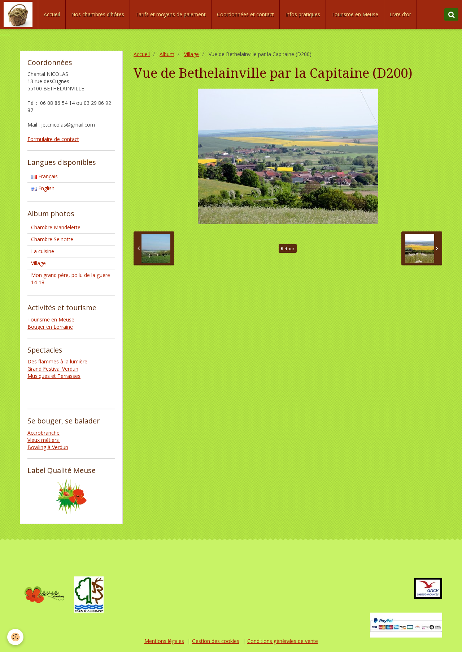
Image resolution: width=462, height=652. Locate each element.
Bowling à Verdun (47, 447)
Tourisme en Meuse (354, 14)
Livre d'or (400, 14)
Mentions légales (164, 641)
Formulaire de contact (53, 139)
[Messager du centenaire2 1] (5, 32)
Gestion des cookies (215, 641)
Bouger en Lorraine (50, 326)
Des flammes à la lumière (57, 361)
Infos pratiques (302, 14)
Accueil (52, 14)
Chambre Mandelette (55, 227)
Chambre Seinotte (52, 239)
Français (47, 176)
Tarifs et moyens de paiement (170, 14)
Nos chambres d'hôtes (97, 14)
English (46, 188)
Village (191, 54)
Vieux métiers (43, 439)
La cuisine (42, 251)
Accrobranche (43, 432)
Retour (288, 248)
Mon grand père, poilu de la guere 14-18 (70, 279)
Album (167, 54)
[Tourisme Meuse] (44, 594)
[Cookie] (15, 637)
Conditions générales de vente (282, 641)
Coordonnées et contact (245, 14)
